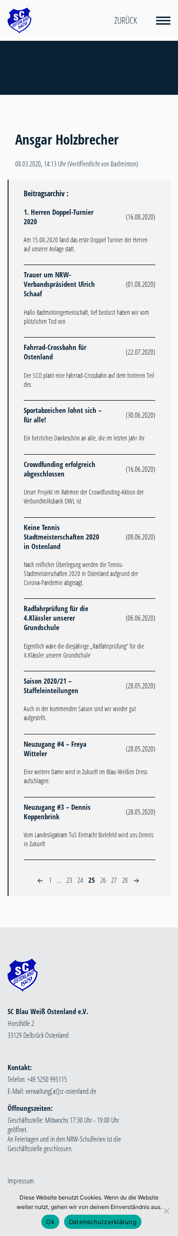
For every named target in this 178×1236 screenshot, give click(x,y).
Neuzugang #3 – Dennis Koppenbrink (57, 811)
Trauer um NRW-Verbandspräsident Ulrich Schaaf (59, 284)
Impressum (21, 1180)
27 (114, 880)
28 (125, 880)
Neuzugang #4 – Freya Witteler (55, 748)
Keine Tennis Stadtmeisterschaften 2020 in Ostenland (61, 536)
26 (103, 880)
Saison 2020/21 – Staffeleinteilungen (51, 685)
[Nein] (166, 1211)
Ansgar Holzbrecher (67, 139)
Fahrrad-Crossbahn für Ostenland (55, 351)
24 (80, 880)
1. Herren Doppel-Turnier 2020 (59, 216)
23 (69, 880)
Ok (50, 1222)
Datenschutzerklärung (103, 1222)
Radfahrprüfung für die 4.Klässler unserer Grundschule (56, 618)
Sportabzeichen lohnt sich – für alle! (63, 414)
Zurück (125, 20)
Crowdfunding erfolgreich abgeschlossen (59, 468)
